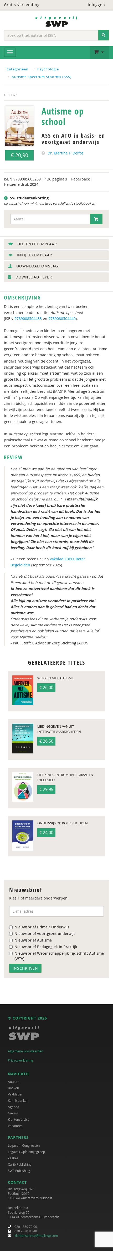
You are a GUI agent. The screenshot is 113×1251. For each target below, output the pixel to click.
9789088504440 (62, 318)
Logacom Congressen (24, 1145)
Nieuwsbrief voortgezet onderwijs (44, 933)
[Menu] (10, 52)
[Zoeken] (103, 35)
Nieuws (13, 1113)
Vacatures (15, 1126)
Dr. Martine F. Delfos (66, 153)
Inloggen (95, 4)
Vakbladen (15, 1094)
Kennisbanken (18, 1100)
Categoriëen (17, 69)
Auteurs (13, 1081)
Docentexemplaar (36, 243)
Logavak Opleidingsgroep (26, 1152)
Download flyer (33, 277)
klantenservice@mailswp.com (36, 1235)
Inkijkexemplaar (34, 254)
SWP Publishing (19, 1171)
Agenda (13, 1107)
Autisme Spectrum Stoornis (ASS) (41, 76)
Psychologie (48, 69)
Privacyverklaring (20, 1060)
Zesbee (13, 1158)
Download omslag (36, 265)
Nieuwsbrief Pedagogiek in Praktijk (45, 946)
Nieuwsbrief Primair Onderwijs (41, 926)
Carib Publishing (20, 1164)
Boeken (13, 1088)
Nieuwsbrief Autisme (33, 940)
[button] (99, 52)
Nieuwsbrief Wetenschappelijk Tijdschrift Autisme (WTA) (59, 956)
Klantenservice (18, 1119)
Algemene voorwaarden (25, 1051)
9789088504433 (28, 318)
